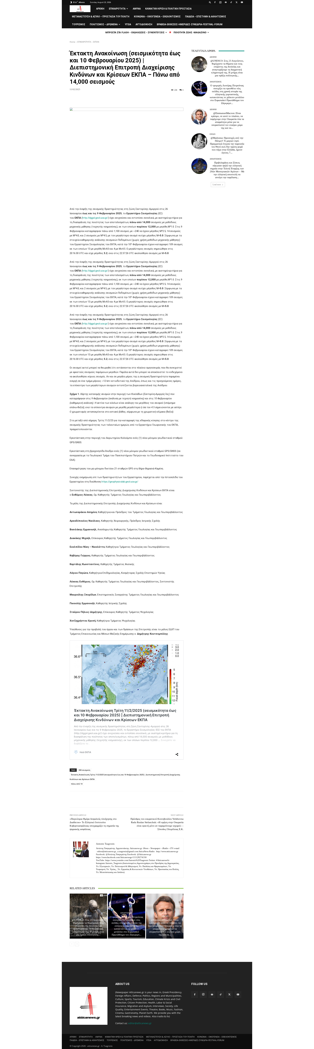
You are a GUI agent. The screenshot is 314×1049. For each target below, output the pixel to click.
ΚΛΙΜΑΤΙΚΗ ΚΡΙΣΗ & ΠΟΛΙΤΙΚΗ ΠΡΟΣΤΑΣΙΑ (168, 8)
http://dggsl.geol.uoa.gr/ (95, 217)
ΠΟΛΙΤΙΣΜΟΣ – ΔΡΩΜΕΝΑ (104, 24)
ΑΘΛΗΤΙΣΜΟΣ (126, 913)
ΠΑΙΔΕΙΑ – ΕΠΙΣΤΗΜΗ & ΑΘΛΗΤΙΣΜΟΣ (205, 16)
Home (72, 41)
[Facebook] (214, 2)
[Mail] (225, 2)
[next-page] (77, 944)
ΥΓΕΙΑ (128, 24)
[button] (210, 2)
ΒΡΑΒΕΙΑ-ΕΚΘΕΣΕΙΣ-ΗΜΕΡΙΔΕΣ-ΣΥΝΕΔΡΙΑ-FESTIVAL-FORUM (189, 24)
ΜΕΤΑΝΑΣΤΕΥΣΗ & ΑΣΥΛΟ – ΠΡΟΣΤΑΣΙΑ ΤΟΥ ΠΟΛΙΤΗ (100, 16)
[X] (236, 2)
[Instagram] (220, 2)
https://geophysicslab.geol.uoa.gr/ (120, 481)
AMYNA (137, 8)
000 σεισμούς (84, 770)
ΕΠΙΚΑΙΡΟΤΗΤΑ (117, 8)
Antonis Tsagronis (105, 843)
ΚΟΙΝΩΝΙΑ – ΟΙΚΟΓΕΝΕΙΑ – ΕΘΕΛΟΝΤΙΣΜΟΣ (157, 16)
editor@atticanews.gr (140, 1023)
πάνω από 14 (76, 784)
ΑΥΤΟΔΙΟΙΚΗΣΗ (144, 24)
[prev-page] (72, 944)
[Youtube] (241, 2)
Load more (217, 184)
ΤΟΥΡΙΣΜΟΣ (78, 24)
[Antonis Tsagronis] (83, 857)
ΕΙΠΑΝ (96, 41)
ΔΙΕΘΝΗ (88, 916)
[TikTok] (231, 2)
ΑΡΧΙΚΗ (100, 8)
